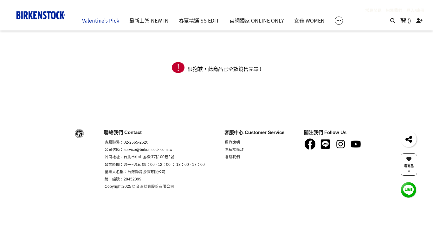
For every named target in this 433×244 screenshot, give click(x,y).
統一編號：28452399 (123, 179)
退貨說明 (232, 142)
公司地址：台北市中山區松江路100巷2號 (139, 157)
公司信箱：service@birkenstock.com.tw (138, 149)
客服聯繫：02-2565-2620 (126, 142)
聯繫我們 (232, 157)
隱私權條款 (234, 149)
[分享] (409, 139)
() (408, 20)
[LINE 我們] (409, 189)
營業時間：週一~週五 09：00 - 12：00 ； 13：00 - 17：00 (155, 164)
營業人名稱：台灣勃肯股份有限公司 (135, 172)
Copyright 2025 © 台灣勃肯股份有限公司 (139, 186)
